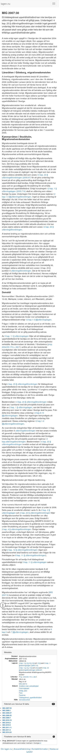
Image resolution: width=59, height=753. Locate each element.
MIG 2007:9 (23, 684)
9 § (33, 663)
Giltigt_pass (23, 691)
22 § (36, 668)
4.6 (40, 743)
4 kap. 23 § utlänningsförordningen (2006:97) (25, 176)
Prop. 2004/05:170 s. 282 (27, 677)
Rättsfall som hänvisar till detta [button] (16, 704)
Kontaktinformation (40, 749)
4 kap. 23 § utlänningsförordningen (22, 384)
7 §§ (13, 632)
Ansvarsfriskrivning (22, 749)
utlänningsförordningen (21, 196)
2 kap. (37, 412)
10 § (38, 663)
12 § (30, 668)
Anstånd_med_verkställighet (28, 686)
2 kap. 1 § (22, 663)
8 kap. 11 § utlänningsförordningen (30, 555)
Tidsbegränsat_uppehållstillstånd (30, 697)
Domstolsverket (24, 700)
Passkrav (22, 695)
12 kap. (29, 319)
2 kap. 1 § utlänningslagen (20, 407)
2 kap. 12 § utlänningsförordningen (22, 549)
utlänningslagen (44, 319)
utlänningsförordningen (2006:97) (31, 670)
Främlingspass (24, 688)
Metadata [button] (8, 652)
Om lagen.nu (6, 749)
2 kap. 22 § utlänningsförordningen (35, 512)
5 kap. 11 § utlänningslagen (17, 336)
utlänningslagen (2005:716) (29, 665)
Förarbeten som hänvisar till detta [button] (17, 736)
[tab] (29, 652)
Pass (21, 693)
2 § (27, 663)
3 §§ (9, 196)
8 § (30, 663)
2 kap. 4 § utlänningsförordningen (16, 529)
